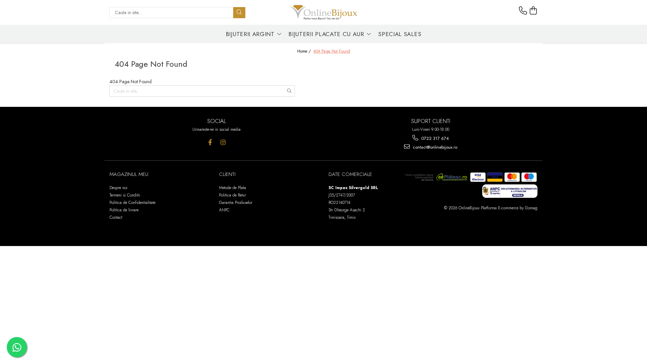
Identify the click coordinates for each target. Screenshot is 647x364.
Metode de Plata (232, 188)
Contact (116, 217)
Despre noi (118, 188)
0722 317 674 (434, 138)
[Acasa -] (323, 12)
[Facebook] (210, 142)
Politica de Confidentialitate (132, 203)
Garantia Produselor (235, 203)
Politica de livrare (124, 210)
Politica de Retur (232, 195)
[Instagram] (223, 142)
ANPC (224, 210)
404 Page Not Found (331, 51)
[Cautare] (239, 12)
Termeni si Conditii (125, 195)
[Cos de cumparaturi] (533, 10)
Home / (304, 51)
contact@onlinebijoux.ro (434, 147)
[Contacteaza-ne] (523, 10)
